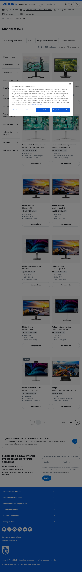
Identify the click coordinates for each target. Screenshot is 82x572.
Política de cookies (37, 104)
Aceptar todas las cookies (60, 110)
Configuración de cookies (20, 110)
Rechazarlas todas (42, 110)
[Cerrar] (69, 83)
